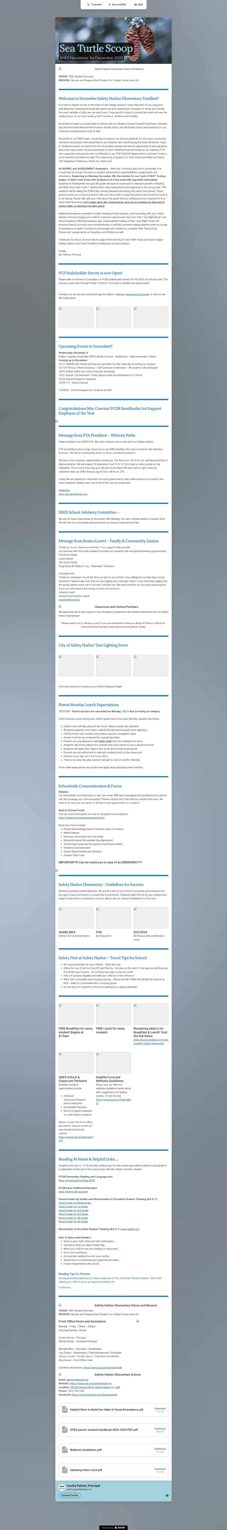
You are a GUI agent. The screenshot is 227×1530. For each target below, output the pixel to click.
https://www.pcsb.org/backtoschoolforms (82, 817)
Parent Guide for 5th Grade (73, 1221)
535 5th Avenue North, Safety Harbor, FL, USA (95, 1387)
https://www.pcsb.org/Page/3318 (77, 1180)
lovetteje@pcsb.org (69, 599)
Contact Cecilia (69, 1495)
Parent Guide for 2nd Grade (73, 1210)
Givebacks (64, 490)
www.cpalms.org (130, 1229)
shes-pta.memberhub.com (73, 494)
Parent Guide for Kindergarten (75, 1203)
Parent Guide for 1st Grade (73, 1206)
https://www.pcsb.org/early (73, 1191)
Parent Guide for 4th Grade (73, 1217)
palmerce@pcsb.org (77, 1379)
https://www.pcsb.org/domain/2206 (103, 1367)
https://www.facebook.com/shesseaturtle (94, 1394)
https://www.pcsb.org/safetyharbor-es (91, 1383)
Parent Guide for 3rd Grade (73, 1214)
